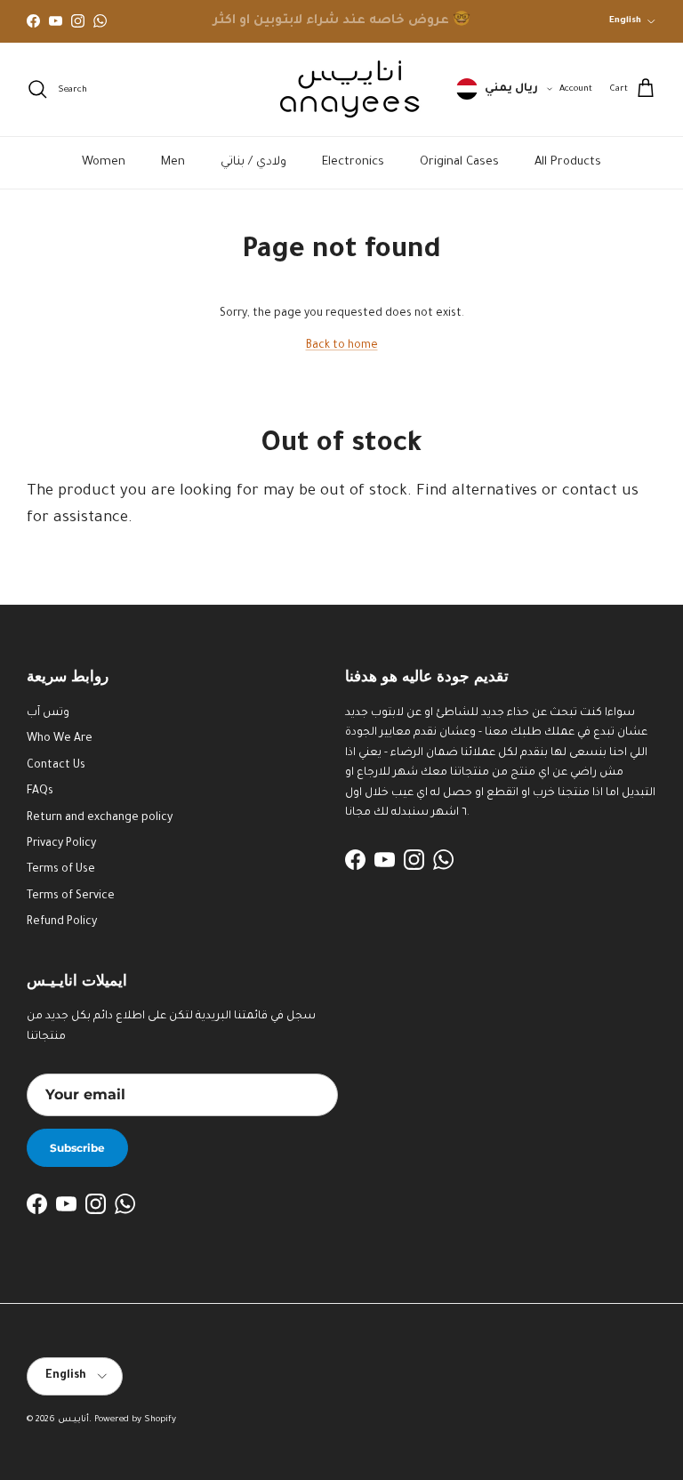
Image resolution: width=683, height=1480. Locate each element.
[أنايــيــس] (341, 89)
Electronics (353, 162)
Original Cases (459, 162)
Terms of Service (71, 896)
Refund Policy (62, 922)
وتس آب (48, 713)
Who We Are (59, 739)
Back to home (342, 346)
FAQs (40, 791)
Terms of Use (61, 870)
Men (173, 162)
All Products (567, 162)
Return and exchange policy (100, 818)
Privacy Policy (61, 844)
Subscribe (77, 1147)
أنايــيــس (73, 1420)
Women (103, 162)
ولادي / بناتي (253, 162)
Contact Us (56, 766)
